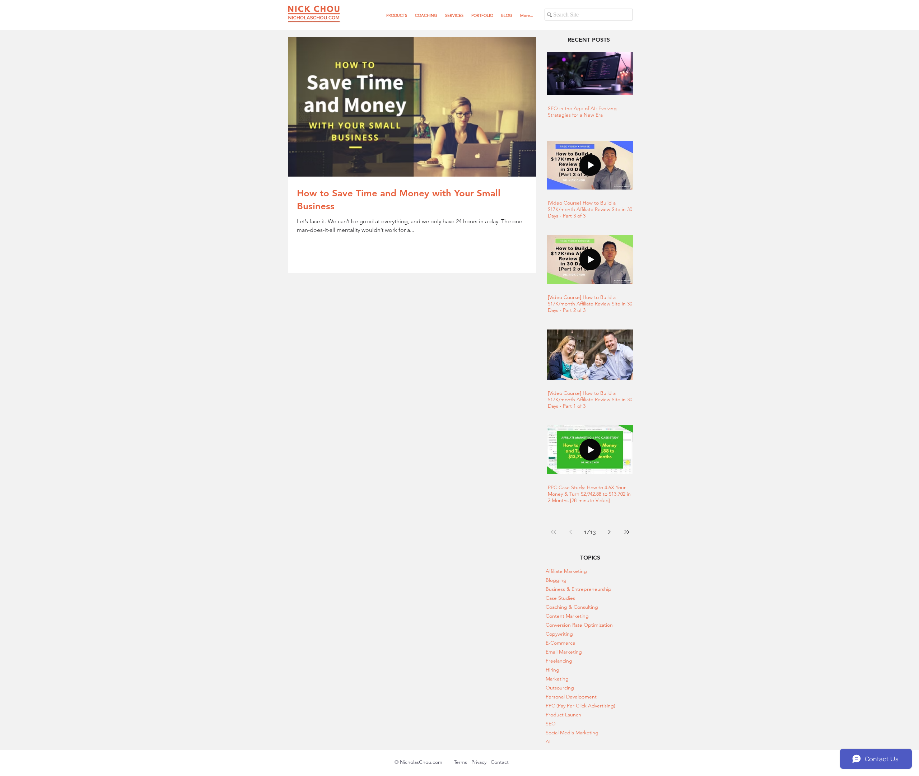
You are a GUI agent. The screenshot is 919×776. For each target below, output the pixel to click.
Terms (462, 762)
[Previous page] (570, 531)
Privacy (478, 762)
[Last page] (626, 531)
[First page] (553, 531)
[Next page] (609, 531)
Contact (500, 762)
